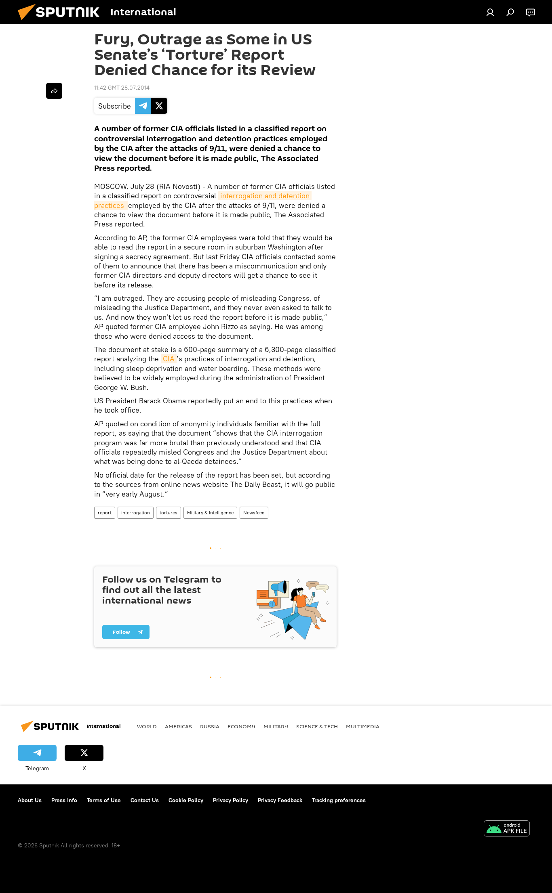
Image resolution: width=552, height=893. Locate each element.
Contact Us (145, 800)
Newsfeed (254, 512)
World (147, 726)
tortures (168, 512)
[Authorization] (490, 12)
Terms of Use (104, 800)
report (105, 512)
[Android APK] (506, 829)
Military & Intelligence (210, 512)
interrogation (135, 512)
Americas (178, 726)
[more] (54, 91)
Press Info (64, 800)
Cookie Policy (186, 800)
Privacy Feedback (280, 800)
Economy (241, 726)
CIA (169, 358)
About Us (30, 800)
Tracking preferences (339, 800)
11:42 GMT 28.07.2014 (122, 87)
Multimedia (362, 726)
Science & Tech (317, 726)
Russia (209, 726)
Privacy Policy (230, 800)
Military (275, 726)
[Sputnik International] (61, 22)
